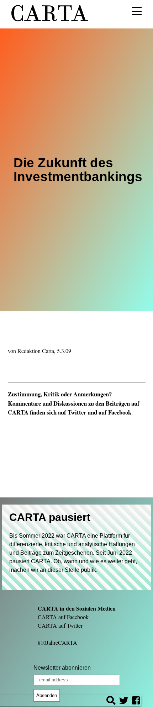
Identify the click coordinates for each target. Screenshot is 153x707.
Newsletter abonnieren (62, 668)
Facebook (119, 412)
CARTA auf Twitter (60, 625)
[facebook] (136, 701)
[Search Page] (111, 701)
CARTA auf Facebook (63, 617)
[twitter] (124, 701)
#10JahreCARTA (57, 642)
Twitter (77, 412)
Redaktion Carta (35, 350)
